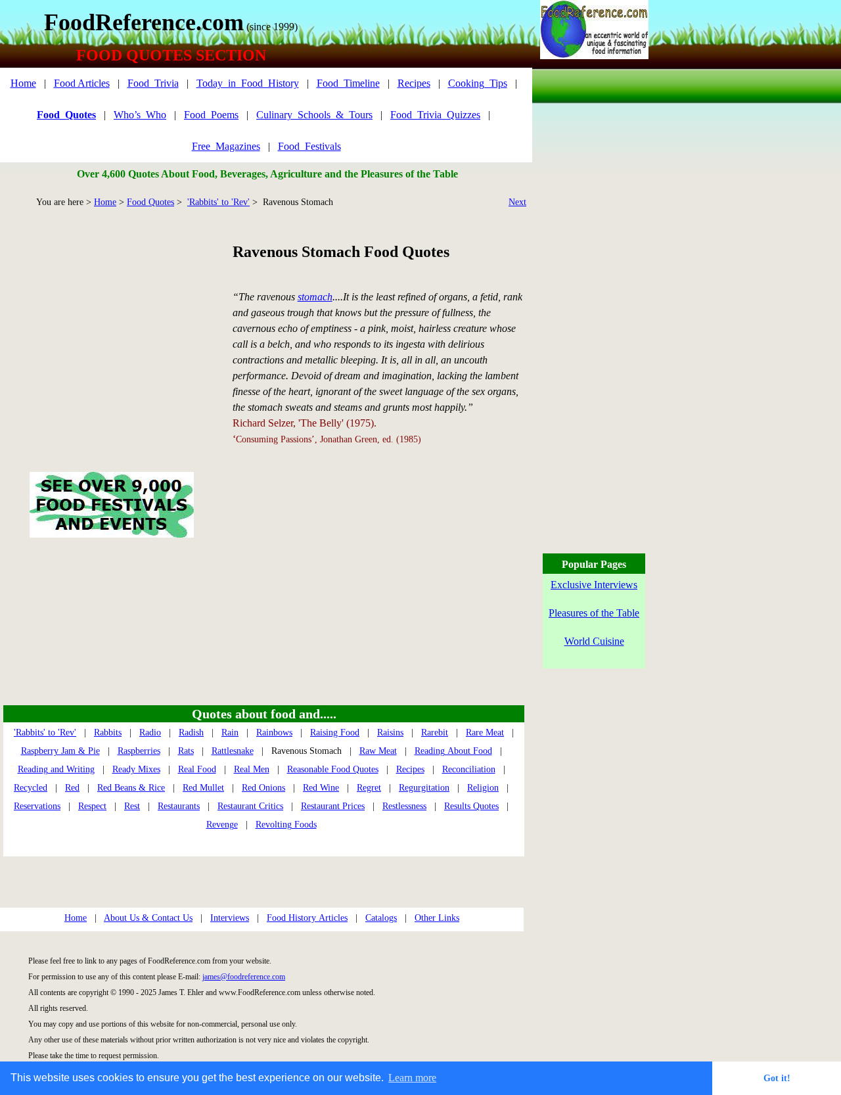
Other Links (437, 918)
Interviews (229, 918)
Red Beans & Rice (131, 788)
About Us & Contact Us (148, 918)
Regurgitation (424, 788)
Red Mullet (203, 788)
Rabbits (108, 732)
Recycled (30, 788)
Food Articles (82, 83)
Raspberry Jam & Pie (60, 751)
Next (517, 202)
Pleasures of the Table (594, 612)
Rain (230, 732)
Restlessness (404, 806)
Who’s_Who (140, 114)
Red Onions (263, 788)
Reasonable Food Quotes (332, 769)
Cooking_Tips (477, 83)
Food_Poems (211, 114)
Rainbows (274, 732)
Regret (369, 788)
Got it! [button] (776, 1078)
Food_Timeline (348, 83)
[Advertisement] (111, 325)
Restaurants (179, 806)
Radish (191, 732)
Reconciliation (468, 769)
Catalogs (381, 918)
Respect (92, 806)
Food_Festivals (309, 146)
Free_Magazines (226, 146)
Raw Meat (378, 751)
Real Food (197, 769)
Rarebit (434, 732)
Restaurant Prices (333, 806)
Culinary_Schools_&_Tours (314, 114)
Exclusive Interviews (594, 584)
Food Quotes (150, 202)
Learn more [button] (412, 1077)
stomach (315, 296)
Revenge (222, 824)
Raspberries (139, 751)
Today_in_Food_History (247, 83)
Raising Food (334, 732)
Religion (483, 788)
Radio (150, 732)
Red (72, 788)
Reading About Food (453, 751)
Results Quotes (471, 806)
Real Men (251, 769)
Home (23, 83)
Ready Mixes (136, 769)
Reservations (37, 806)
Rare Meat (485, 732)
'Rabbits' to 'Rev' (218, 202)
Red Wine (321, 788)
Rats (186, 751)
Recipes (414, 83)
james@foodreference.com (243, 976)
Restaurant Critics (250, 806)
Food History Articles (307, 918)
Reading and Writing (56, 769)
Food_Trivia (153, 83)
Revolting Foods (286, 824)
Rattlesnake (233, 751)
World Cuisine (594, 641)
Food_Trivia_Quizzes (435, 114)
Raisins (390, 732)
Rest (132, 806)
